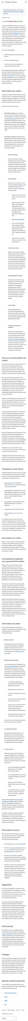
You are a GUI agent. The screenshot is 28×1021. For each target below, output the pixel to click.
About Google (11, 1010)
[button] (2, 2)
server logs (21, 188)
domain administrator (12, 666)
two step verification (16, 847)
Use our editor (7, 501)
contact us (9, 83)
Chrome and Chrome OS (10, 993)
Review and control (9, 483)
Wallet (5, 1000)
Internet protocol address (18, 219)
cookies (10, 339)
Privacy (18, 1010)
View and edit (7, 490)
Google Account (17, 33)
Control (6, 509)
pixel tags (15, 413)
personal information (11, 118)
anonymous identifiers (18, 339)
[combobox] (9, 1018)
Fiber (5, 1004)
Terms (22, 1010)
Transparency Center (7, 1013)
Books (5, 996)
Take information (8, 513)
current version (15, 11)
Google (4, 1010)
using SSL (23, 844)
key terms (10, 75)
